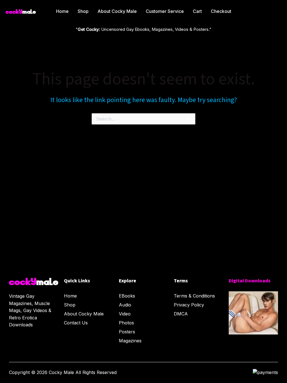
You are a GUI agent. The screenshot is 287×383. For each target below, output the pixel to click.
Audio (125, 305)
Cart (197, 11)
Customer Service (165, 11)
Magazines (130, 340)
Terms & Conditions (194, 296)
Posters (127, 331)
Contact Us (76, 323)
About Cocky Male (117, 11)
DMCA (181, 314)
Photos (126, 323)
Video (125, 314)
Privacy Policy (189, 305)
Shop (83, 11)
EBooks (127, 296)
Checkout (221, 11)
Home (62, 11)
